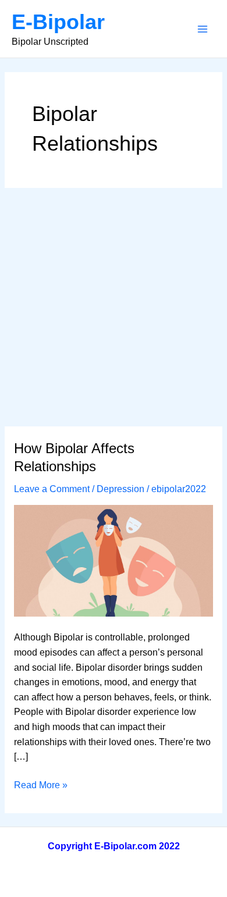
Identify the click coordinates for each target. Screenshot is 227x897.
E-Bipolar (58, 22)
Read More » (41, 786)
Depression (120, 489)
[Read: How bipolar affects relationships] (113, 560)
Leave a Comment (52, 489)
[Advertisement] (113, 307)
